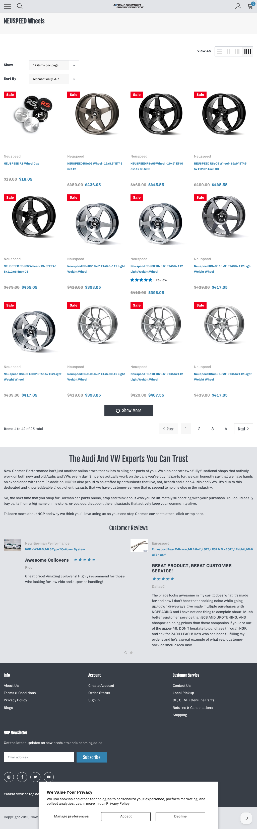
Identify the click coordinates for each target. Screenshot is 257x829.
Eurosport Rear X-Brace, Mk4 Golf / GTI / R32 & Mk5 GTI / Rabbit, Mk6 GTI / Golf (202, 552)
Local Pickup (183, 693)
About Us (11, 686)
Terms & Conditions (20, 693)
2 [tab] (131, 652)
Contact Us (182, 686)
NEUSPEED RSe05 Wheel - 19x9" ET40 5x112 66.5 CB (157, 166)
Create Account (101, 686)
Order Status (99, 693)
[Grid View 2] (228, 51)
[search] (20, 6)
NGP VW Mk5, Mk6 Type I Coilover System (55, 549)
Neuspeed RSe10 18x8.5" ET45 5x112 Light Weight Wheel (157, 376)
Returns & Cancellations (193, 708)
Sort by (10, 79)
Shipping (180, 715)
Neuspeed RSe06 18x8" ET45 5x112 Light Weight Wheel (96, 268)
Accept (126, 816)
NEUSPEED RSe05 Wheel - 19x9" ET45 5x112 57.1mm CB (220, 166)
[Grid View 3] (237, 51)
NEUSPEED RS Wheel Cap (21, 163)
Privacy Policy (15, 700)
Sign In (94, 700)
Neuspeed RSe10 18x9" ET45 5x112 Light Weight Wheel (223, 376)
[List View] (219, 51)
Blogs (8, 708)
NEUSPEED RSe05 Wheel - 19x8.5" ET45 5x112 (94, 166)
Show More (131, 410)
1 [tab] (125, 652)
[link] (33, 121)
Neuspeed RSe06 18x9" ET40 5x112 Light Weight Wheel (223, 268)
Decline (180, 816)
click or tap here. (190, 514)
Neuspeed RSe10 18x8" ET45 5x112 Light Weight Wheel (96, 376)
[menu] (7, 6)
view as (204, 51)
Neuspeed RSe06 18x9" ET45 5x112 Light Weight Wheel (32, 376)
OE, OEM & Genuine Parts (194, 700)
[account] (238, 6)
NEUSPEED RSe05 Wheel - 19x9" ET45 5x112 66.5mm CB (30, 268)
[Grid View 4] (247, 51)
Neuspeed (12, 156)
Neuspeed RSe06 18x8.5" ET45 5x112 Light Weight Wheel (157, 268)
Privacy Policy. (118, 803)
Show (8, 65)
